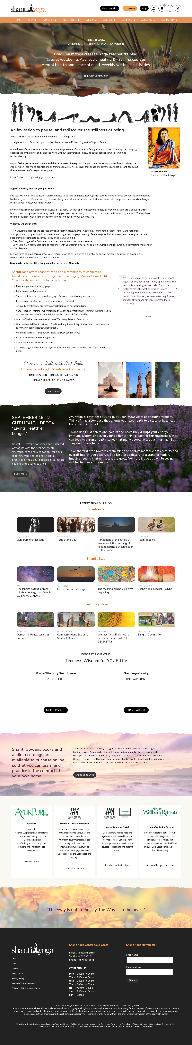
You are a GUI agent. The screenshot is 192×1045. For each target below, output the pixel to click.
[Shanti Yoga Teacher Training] (156, 574)
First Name (132, 954)
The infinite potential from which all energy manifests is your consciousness (34, 592)
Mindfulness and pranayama (31, 291)
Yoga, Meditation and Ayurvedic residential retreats (53, 347)
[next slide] (176, 288)
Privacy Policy (18, 978)
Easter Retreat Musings (71, 589)
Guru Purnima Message (30, 540)
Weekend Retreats (26, 332)
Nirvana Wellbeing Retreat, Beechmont (68, 319)
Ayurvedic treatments (27, 305)
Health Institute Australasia (57, 314)
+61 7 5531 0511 (85, 959)
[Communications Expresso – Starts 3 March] (76, 619)
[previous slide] (119, 288)
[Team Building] (156, 524)
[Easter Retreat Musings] (76, 574)
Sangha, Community (149, 634)
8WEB (137, 1005)
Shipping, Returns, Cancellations (26, 988)
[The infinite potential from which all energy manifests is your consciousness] (35, 574)
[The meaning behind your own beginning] (116, 574)
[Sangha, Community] (156, 619)
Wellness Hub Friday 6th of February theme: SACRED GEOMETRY (114, 638)
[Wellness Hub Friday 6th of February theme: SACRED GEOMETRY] (116, 619)
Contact (15, 958)
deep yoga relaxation (40, 296)
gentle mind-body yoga (38, 286)
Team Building (146, 540)
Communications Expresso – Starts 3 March (73, 636)
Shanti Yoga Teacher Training (155, 589)
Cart (14, 963)
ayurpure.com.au (31, 861)
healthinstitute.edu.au (74, 868)
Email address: (134, 967)
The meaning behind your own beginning (115, 590)
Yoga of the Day (66, 540)
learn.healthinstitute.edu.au (117, 865)
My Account (17, 973)
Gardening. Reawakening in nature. (33, 636)
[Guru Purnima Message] (35, 524)
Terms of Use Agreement (23, 983)
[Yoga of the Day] (76, 524)
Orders (15, 968)
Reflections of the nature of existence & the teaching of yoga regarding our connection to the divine (115, 545)
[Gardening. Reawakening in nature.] (35, 619)
